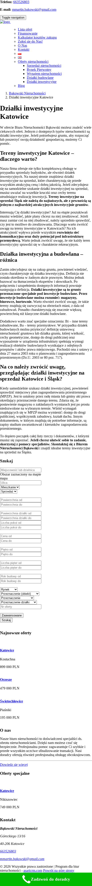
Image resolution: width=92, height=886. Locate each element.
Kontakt (23, 49)
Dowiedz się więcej (14, 765)
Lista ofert (25, 29)
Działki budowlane (40, 78)
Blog (21, 86)
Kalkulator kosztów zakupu (37, 37)
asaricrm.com (32, 870)
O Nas (22, 45)
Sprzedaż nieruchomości (44, 65)
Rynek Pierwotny (39, 69)
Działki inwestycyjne (41, 82)
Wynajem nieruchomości (44, 73)
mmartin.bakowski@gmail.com (34, 9)
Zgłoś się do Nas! (30, 41)
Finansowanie (28, 33)
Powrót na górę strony (58, 870)
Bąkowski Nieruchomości (27, 93)
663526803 (21, 2)
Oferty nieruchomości (33, 61)
